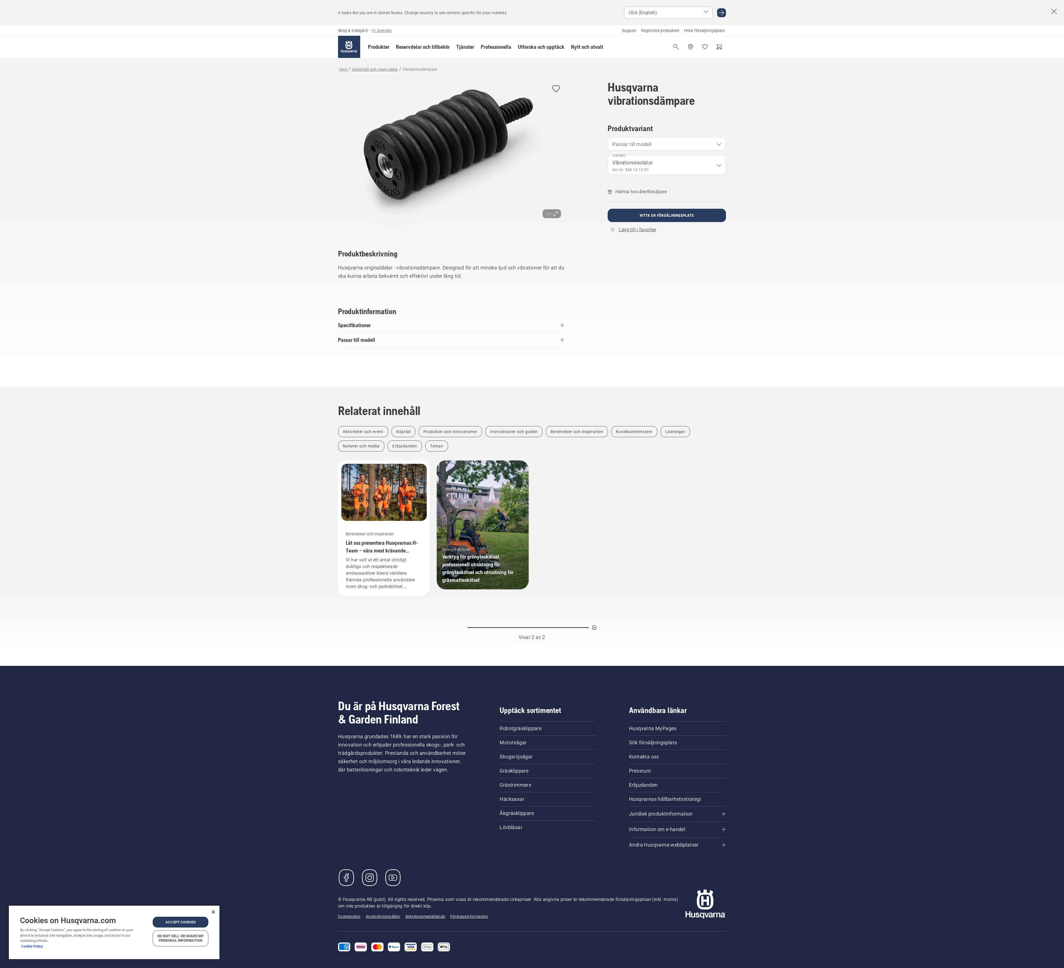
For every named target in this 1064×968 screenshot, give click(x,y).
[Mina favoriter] (705, 47)
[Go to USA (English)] (721, 12)
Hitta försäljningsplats (704, 30)
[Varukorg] (719, 47)
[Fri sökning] (676, 47)
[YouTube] (393, 877)
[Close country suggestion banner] (1054, 11)
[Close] (213, 912)
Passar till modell (631, 144)
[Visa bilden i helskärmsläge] (451, 157)
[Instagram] (369, 877)
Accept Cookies (180, 922)
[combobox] (667, 144)
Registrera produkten (660, 30)
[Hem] (349, 47)
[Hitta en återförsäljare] (690, 47)
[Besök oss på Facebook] (346, 877)
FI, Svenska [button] (382, 30)
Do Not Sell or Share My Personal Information (180, 938)
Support (629, 30)
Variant (619, 155)
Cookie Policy (32, 946)
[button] (379, 47)
